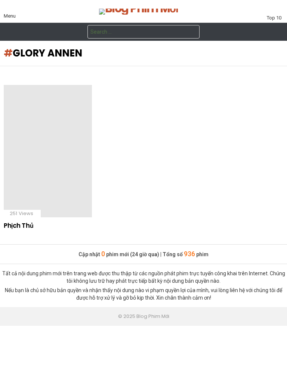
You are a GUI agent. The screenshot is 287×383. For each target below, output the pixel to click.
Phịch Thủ (18, 225)
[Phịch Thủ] (48, 151)
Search (192, 32)
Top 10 (274, 18)
